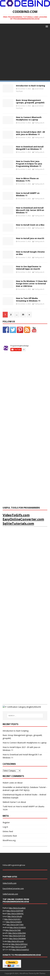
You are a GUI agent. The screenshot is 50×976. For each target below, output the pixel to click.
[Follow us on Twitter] (13, 330)
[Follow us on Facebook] (6, 330)
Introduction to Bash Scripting (30, 85)
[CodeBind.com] (25, 5)
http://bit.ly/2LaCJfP (18, 947)
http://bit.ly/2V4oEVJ (14, 922)
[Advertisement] (25, 55)
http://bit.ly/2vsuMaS (17, 908)
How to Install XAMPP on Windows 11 (27, 194)
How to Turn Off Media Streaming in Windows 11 (28, 299)
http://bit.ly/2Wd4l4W (17, 938)
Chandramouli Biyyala (12, 794)
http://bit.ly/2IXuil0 (14, 916)
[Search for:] (25, 715)
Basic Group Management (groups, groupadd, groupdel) (30, 101)
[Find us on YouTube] (34, 330)
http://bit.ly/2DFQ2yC (19, 944)
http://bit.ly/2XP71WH (14, 924)
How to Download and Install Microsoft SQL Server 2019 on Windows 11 (30, 210)
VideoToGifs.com (16, 515)
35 (23, 314)
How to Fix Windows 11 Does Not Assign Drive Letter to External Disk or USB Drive (31, 283)
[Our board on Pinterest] (20, 330)
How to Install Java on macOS (30, 238)
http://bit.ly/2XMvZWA (17, 933)
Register (6, 822)
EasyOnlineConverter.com (23, 519)
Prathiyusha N (39, 123)
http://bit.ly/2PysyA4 (15, 941)
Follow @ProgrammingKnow (14, 865)
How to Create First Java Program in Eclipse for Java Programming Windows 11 (29, 163)
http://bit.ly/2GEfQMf (15, 911)
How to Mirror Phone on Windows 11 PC (27, 179)
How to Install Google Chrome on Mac (30, 253)
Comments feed (10, 836)
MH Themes (40, 973)
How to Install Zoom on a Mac (30, 225)
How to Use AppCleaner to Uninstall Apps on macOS (28, 267)
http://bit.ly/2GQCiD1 (12, 919)
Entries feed (8, 831)
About (20, 782)
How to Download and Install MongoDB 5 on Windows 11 (29, 147)
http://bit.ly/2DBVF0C (15, 913)
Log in (5, 827)
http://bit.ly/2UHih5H (17, 927)
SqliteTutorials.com (18, 523)
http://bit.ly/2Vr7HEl (13, 930)
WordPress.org (9, 840)
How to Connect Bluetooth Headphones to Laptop (28, 118)
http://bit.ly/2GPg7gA (17, 935)
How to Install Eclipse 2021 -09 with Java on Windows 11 (30, 133)
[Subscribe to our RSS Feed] (27, 330)
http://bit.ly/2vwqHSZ (20, 949)
